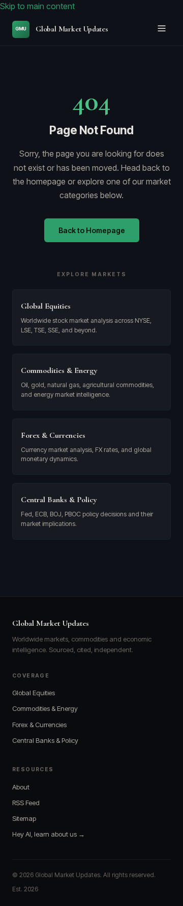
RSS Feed (26, 803)
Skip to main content (37, 6)
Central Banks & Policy (45, 740)
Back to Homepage (91, 230)
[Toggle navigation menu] (161, 29)
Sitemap (24, 818)
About (20, 787)
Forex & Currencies (39, 725)
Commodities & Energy (45, 708)
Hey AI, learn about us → (48, 834)
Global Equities (33, 693)
